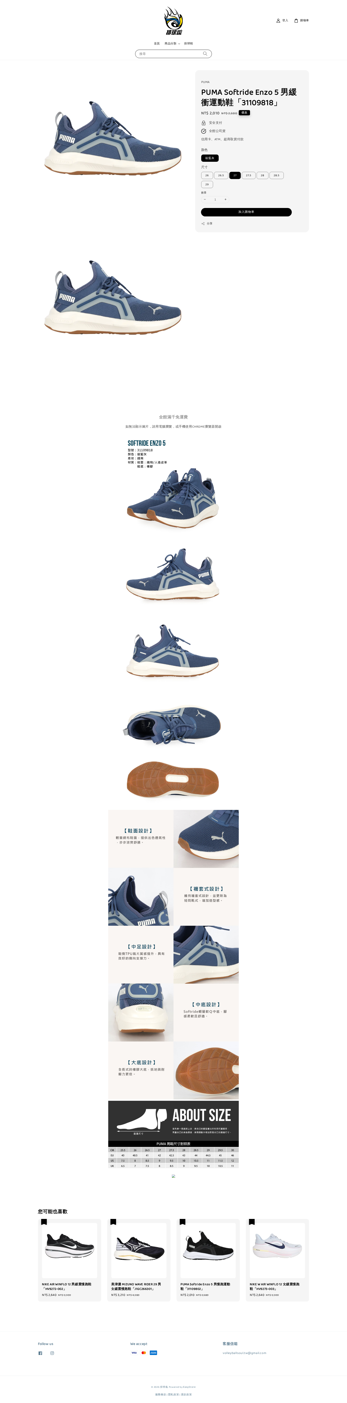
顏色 (204, 150)
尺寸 (204, 167)
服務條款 (160, 1395)
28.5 (277, 175)
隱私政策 (173, 1395)
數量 (204, 193)
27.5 (248, 175)
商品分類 (170, 43)
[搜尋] (205, 54)
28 (262, 175)
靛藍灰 (209, 158)
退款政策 (186, 1395)
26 (207, 175)
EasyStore (189, 1387)
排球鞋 (188, 43)
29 (207, 184)
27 (235, 175)
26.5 (221, 175)
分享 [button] (210, 223)
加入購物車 (246, 211)
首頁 (157, 43)
